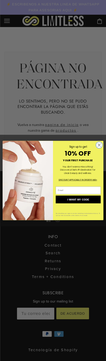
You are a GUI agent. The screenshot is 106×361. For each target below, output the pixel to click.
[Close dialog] (99, 145)
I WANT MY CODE (78, 199)
